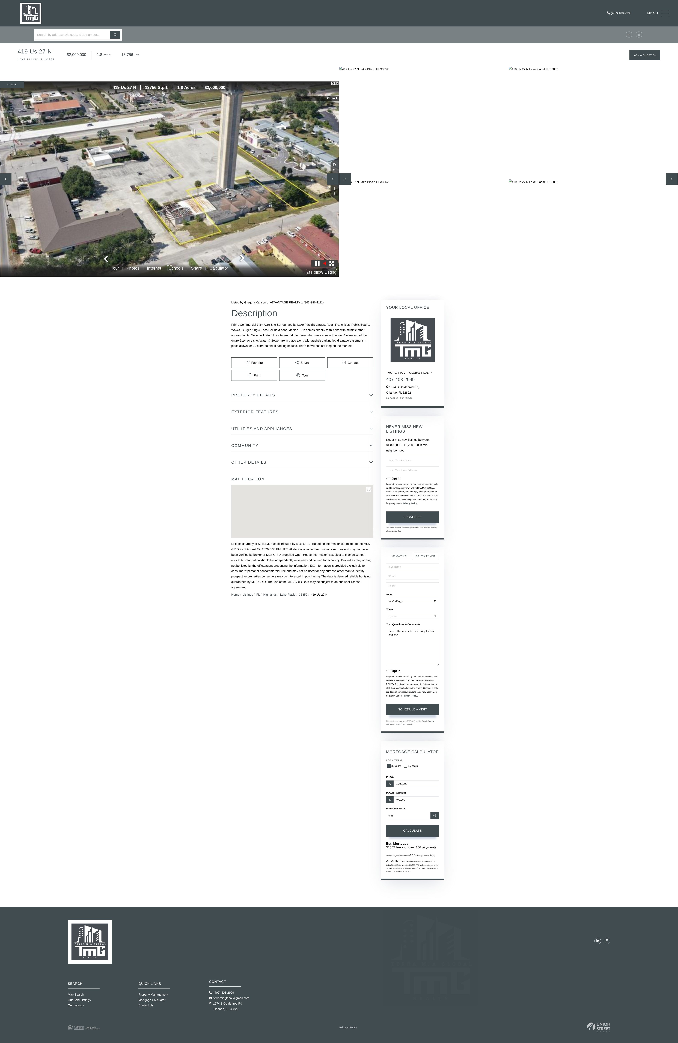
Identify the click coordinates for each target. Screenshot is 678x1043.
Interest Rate (396, 808)
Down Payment (396, 792)
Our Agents (406, 398)
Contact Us (392, 398)
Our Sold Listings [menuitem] (79, 1000)
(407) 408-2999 (620, 13)
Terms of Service (401, 724)
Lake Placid (288, 594)
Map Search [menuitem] (76, 994)
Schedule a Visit (425, 556)
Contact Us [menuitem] (145, 1005)
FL (258, 594)
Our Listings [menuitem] (76, 1005)
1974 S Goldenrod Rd (227, 1006)
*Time (389, 609)
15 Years (413, 765)
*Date (389, 594)
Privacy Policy (410, 503)
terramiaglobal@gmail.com (231, 998)
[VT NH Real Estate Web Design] (598, 1028)
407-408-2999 (400, 379)
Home (235, 594)
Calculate (412, 830)
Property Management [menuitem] (153, 994)
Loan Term (394, 760)
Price (390, 776)
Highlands (270, 594)
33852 (303, 594)
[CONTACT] (644, 55)
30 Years (396, 765)
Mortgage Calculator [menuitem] (151, 1000)
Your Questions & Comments (403, 624)
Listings (248, 594)
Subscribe (412, 517)
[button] (115, 35)
